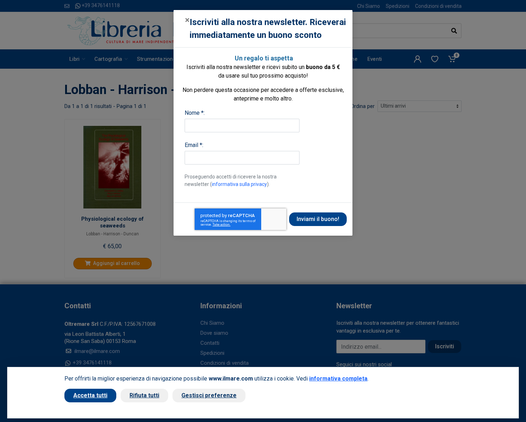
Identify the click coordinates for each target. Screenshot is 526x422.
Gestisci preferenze (209, 395)
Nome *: (195, 112)
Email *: (194, 145)
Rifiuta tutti (144, 395)
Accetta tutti (90, 395)
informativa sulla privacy (239, 184)
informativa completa (338, 378)
